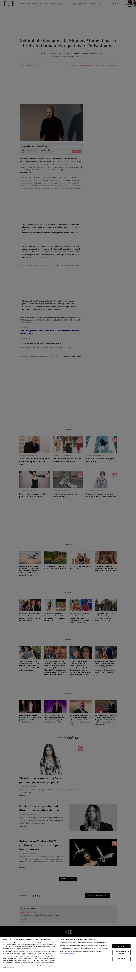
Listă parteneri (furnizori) (67, 953)
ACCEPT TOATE (121, 946)
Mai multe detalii (31, 948)
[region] (68, 954)
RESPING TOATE (121, 959)
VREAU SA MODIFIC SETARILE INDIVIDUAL (121, 952)
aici (29, 960)
